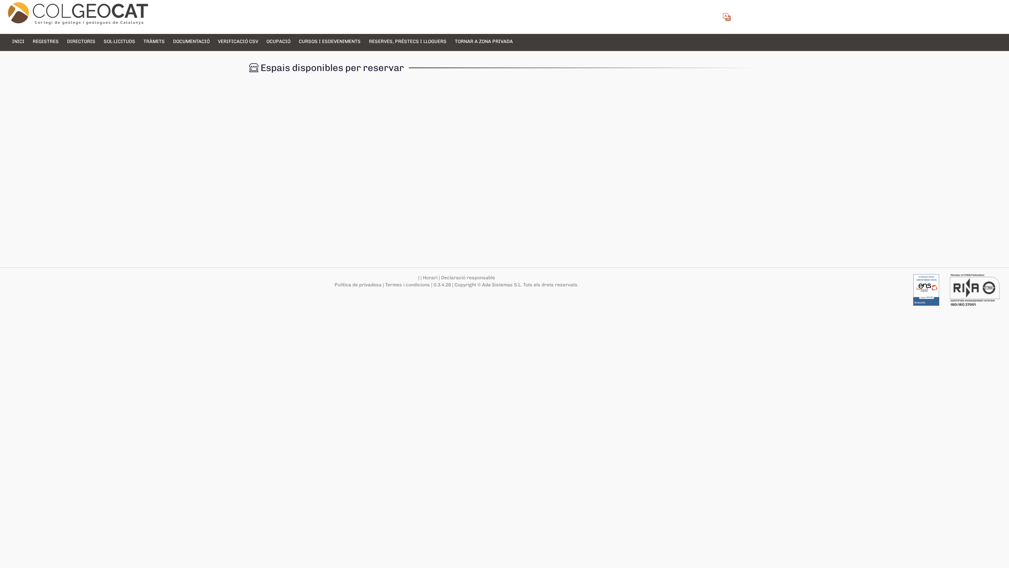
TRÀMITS (154, 41)
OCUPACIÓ (278, 41)
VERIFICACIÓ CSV (238, 41)
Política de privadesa (358, 285)
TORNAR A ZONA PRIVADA (484, 41)
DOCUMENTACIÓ (191, 41)
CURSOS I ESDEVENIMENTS (330, 41)
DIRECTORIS (81, 41)
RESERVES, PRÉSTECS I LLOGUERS (408, 41)
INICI (18, 41)
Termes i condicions (407, 285)
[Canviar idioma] (726, 18)
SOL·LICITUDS (119, 41)
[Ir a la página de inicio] (78, 13)
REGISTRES (46, 41)
